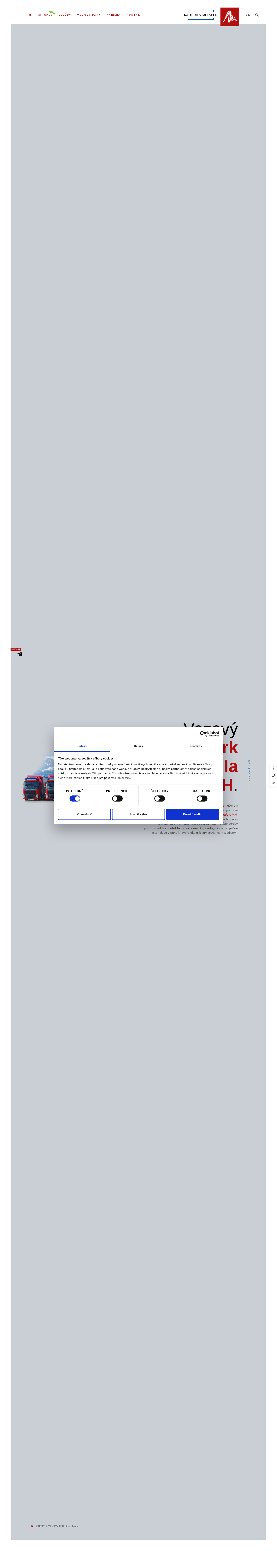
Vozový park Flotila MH (64, 1526)
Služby (65, 14)
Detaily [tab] (138, 746)
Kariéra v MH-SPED (200, 15)
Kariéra (114, 14)
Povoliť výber (138, 814)
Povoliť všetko (192, 814)
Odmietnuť (84, 814)
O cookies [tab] (195, 746)
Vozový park (89, 14)
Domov (40, 1526)
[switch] (117, 799)
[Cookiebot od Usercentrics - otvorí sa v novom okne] (202, 734)
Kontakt (134, 14)
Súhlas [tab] (82, 746)
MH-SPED (45, 14)
